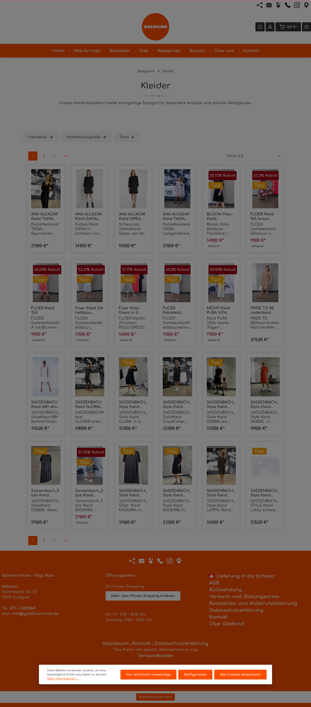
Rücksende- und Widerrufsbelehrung (253, 603)
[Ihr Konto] (270, 26)
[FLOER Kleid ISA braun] (265, 188)
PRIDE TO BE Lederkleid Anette (262, 310)
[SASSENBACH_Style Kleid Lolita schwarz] (265, 465)
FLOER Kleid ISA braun (262, 216)
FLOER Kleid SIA (42, 310)
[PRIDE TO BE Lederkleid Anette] (265, 282)
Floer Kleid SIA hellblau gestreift (89, 310)
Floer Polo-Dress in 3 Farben (129, 310)
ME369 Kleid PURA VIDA (218, 310)
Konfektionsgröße (83, 137)
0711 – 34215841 (23, 608)
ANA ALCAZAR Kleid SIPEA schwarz (132, 216)
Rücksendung (225, 589)
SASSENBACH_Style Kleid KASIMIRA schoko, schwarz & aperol (177, 493)
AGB (214, 583)
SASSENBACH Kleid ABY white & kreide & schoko (45, 404)
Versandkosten (155, 655)
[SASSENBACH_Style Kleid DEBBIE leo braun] (221, 376)
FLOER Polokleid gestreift (171, 310)
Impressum (115, 643)
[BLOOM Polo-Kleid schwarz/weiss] (221, 188)
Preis (124, 137)
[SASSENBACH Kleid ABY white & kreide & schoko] (46, 376)
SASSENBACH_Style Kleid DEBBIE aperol (264, 404)
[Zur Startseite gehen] (155, 27)
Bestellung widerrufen (155, 697)
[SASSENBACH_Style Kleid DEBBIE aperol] (265, 376)
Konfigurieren (195, 674)
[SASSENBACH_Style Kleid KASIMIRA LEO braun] (133, 465)
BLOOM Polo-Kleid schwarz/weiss (221, 216)
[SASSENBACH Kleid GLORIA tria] (90, 376)
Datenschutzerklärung (236, 610)
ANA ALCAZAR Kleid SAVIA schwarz (88, 216)
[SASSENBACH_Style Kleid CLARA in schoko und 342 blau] (133, 376)
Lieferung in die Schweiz (244, 576)
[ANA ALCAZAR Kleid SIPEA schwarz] (133, 188)
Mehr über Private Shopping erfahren (143, 596)
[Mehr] (306, 26)
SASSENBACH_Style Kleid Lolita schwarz (264, 493)
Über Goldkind (226, 623)
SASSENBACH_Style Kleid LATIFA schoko (221, 493)
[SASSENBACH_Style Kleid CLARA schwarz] (177, 376)
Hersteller (37, 137)
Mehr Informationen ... (62, 678)
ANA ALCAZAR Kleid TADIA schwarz (44, 216)
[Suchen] (260, 26)
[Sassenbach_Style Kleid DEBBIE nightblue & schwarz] (46, 465)
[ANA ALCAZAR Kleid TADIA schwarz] (46, 188)
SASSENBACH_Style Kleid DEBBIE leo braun (221, 404)
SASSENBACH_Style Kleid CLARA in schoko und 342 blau (133, 404)
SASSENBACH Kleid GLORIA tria (88, 404)
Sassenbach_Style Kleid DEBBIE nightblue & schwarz (45, 493)
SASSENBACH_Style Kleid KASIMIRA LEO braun (133, 493)
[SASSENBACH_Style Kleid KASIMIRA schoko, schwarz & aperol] (177, 465)
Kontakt (218, 617)
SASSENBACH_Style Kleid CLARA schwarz (177, 404)
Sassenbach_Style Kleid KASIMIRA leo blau (89, 493)
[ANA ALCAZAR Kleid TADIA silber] (177, 188)
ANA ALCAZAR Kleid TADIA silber (176, 216)
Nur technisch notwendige (148, 674)
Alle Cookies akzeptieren (240, 674)
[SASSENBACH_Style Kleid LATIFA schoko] (221, 465)
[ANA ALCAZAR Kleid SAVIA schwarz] (90, 188)
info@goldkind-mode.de (35, 614)
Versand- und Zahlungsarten (244, 596)
